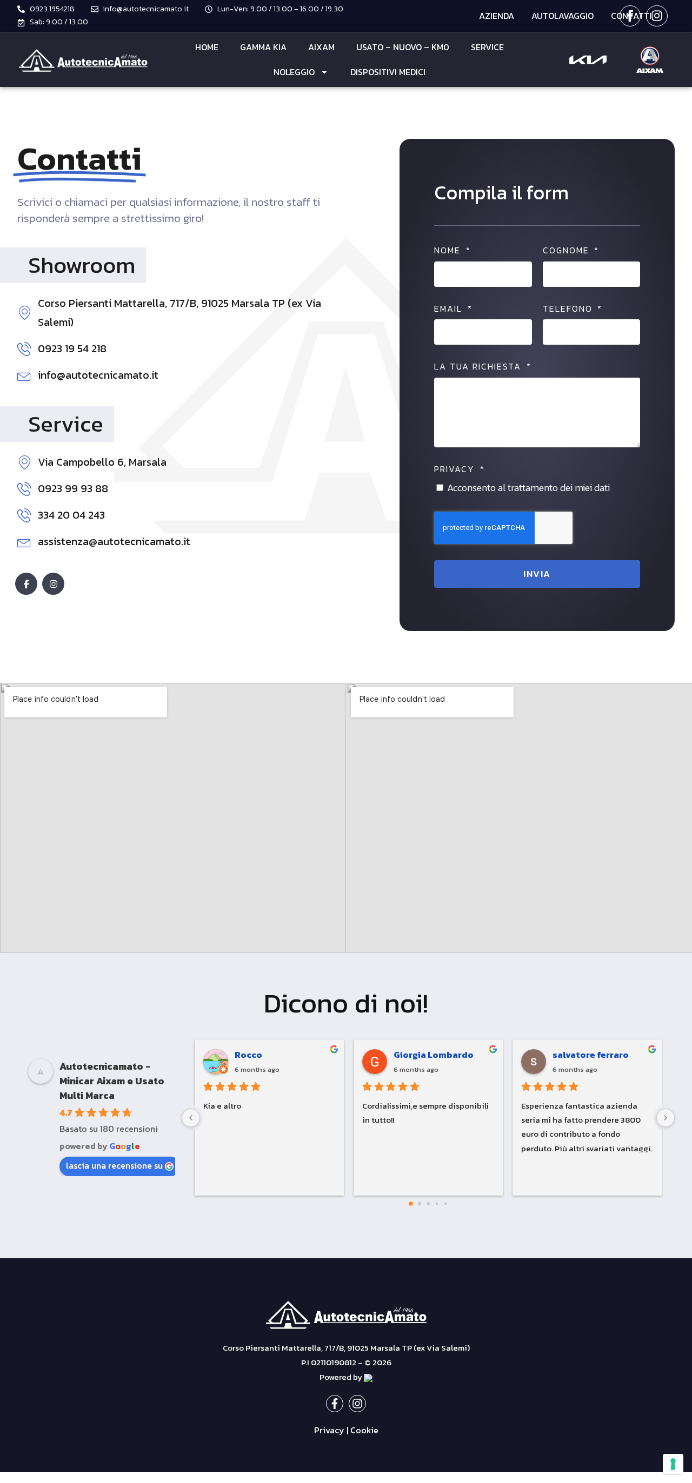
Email (449, 309)
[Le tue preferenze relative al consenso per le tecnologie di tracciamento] (673, 1464)
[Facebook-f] (630, 16)
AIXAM (321, 47)
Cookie (364, 1430)
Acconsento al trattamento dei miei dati (528, 487)
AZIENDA (496, 15)
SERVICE (487, 47)
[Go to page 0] (411, 1204)
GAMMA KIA (263, 47)
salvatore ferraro (591, 1054)
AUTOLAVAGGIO (562, 15)
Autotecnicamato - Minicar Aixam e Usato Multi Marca (111, 1081)
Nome (449, 251)
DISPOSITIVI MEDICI (387, 71)
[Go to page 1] (420, 1204)
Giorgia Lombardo (434, 1054)
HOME (206, 47)
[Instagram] (657, 16)
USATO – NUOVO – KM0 (402, 47)
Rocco (248, 1054)
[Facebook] (26, 584)
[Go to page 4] (445, 1204)
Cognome (568, 251)
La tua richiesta (479, 367)
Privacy (456, 469)
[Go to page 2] (428, 1203)
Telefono (569, 309)
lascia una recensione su (114, 1165)
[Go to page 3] (437, 1204)
